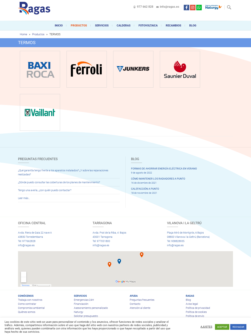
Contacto (135, 303)
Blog (192, 25)
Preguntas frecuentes (142, 299)
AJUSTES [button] (206, 326)
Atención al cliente (140, 307)
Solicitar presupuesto (86, 316)
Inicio (59, 25)
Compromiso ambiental (31, 307)
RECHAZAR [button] (238, 327)
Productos (79, 25)
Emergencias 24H (84, 299)
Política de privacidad (198, 307)
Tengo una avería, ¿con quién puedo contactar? (44, 190)
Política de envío (195, 316)
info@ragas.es (169, 6)
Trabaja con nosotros (30, 299)
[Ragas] (35, 8)
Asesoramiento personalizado (91, 307)
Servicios (102, 25)
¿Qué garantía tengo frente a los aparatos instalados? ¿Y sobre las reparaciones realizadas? (63, 172)
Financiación (81, 303)
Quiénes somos (26, 311)
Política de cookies (196, 311)
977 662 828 (145, 6)
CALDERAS (123, 25)
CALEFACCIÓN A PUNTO (145, 188)
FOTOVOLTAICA (148, 25)
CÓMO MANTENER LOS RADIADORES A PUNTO (158, 178)
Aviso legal (192, 303)
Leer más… (24, 198)
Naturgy (78, 311)
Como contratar (27, 303)
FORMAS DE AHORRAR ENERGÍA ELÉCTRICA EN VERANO (164, 168)
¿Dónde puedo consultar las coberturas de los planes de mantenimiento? (59, 182)
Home (23, 34)
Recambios (173, 25)
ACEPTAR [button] (222, 327)
